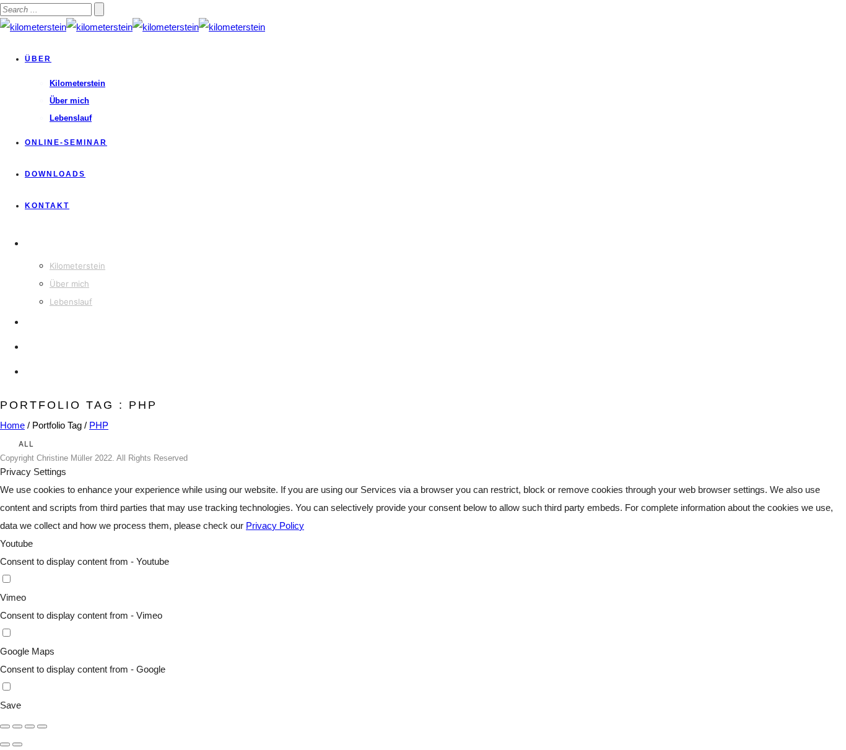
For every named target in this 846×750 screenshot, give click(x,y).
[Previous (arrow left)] (5, 744)
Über (38, 59)
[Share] (17, 726)
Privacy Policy (275, 525)
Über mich (69, 100)
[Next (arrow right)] (17, 744)
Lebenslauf (71, 118)
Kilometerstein (77, 83)
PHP (98, 425)
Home (12, 425)
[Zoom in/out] (42, 726)
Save (10, 705)
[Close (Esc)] (5, 726)
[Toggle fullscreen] (30, 726)
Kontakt (47, 205)
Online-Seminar (66, 142)
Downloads (55, 174)
